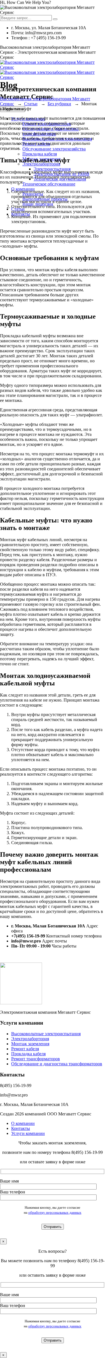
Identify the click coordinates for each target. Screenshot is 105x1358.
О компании (23, 1123)
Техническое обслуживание (48, 184)
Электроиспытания (52, 169)
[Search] (55, 19)
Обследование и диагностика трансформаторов (56, 1063)
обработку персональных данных (54, 1212)
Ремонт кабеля (25, 1048)
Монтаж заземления (30, 1043)
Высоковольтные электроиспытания (46, 1033)
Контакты (20, 1128)
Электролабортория (30, 1038)
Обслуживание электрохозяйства (54, 148)
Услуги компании (28, 1133)
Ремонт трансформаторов (35, 1058)
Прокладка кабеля (39, 154)
